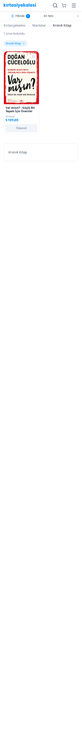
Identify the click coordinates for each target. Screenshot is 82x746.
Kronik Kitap (13, 43)
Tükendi (21, 128)
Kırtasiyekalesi (15, 25)
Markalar (39, 25)
